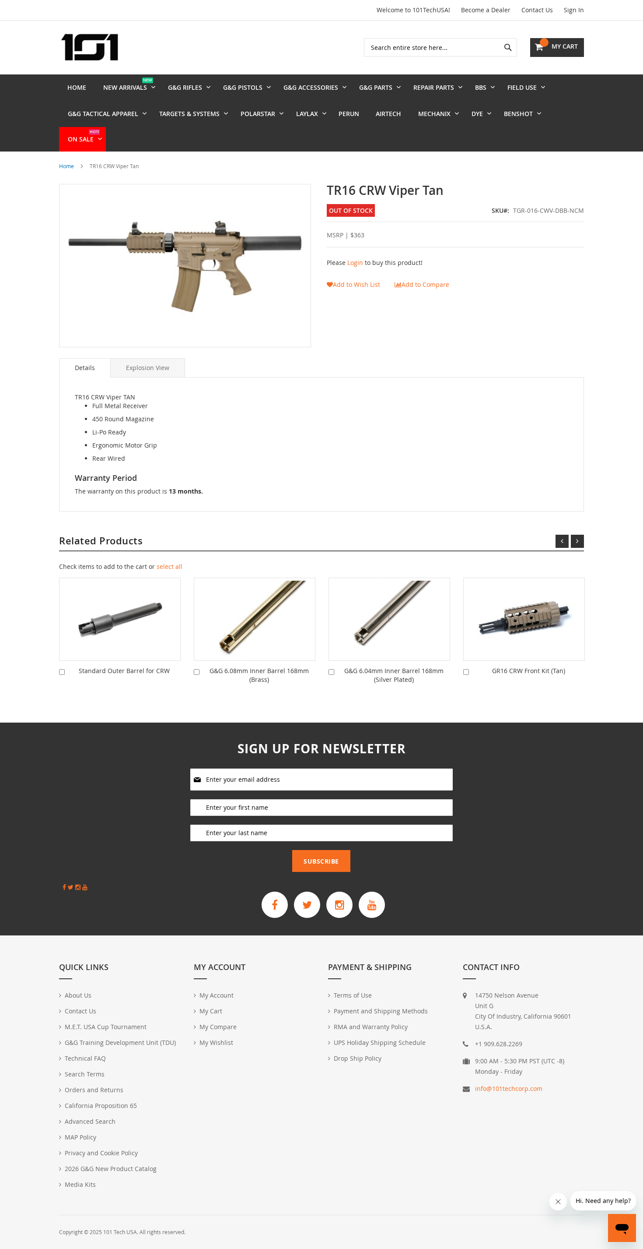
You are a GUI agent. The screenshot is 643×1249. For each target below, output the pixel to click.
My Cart (210, 1011)
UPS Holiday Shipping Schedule (380, 1042)
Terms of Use (353, 995)
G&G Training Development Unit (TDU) (120, 1042)
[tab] (85, 368)
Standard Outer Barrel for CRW (124, 671)
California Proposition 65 (101, 1105)
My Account (216, 995)
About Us (78, 995)
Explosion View (147, 367)
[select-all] (169, 566)
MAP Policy (80, 1137)
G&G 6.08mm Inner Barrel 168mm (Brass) (259, 675)
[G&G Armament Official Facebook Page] (275, 905)
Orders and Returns (94, 1090)
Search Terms (85, 1074)
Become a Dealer (485, 10)
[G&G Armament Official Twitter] (307, 905)
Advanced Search (90, 1121)
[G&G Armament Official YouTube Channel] (372, 905)
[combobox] (440, 47)
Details (85, 367)
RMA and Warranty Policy (371, 1027)
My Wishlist (216, 1042)
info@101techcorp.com (508, 1088)
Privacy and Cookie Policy (101, 1153)
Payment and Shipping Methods (381, 1011)
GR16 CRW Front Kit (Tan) (528, 671)
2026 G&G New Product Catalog (111, 1168)
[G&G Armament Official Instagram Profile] (339, 905)
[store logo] (89, 47)
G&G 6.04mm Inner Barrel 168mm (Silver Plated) (394, 675)
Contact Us (537, 10)
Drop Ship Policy (357, 1058)
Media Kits (80, 1184)
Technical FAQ (85, 1058)
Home (66, 165)
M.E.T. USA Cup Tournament (106, 1027)
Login (355, 262)
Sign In (574, 10)
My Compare (218, 1027)
